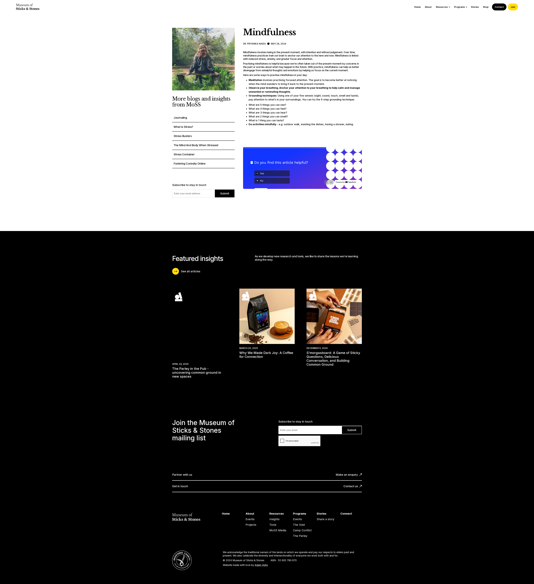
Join (513, 7)
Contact (499, 7)
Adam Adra (261, 565)
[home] (27, 6)
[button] (442, 7)
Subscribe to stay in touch (189, 185)
